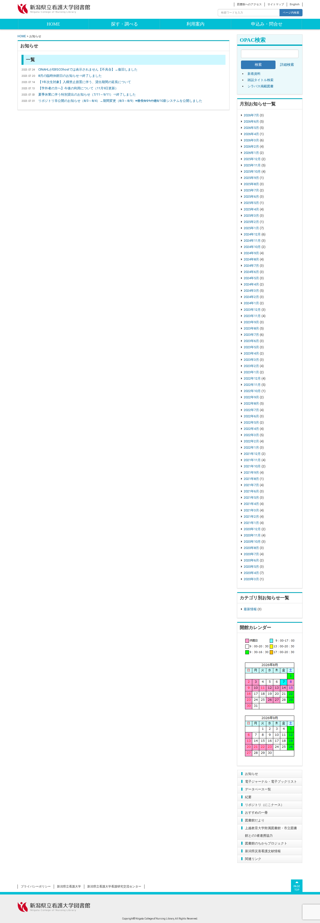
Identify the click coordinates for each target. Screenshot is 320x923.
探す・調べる (124, 24)
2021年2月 (251, 516)
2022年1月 (251, 447)
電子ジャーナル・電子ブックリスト (271, 781)
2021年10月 (252, 466)
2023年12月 (252, 310)
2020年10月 (252, 541)
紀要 (248, 797)
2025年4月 (251, 209)
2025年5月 (251, 203)
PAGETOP (297, 888)
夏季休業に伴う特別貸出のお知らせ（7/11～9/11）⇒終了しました (87, 94)
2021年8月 (251, 479)
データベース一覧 (258, 789)
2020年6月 (251, 560)
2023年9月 (251, 322)
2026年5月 (251, 128)
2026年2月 (251, 146)
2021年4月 (251, 504)
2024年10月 (252, 247)
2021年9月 (251, 472)
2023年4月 (251, 353)
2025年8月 (251, 184)
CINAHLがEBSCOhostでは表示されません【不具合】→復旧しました (88, 69)
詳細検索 (287, 65)
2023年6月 (251, 341)
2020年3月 (251, 579)
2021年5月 (251, 497)
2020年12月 (252, 529)
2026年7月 (251, 115)
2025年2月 (251, 222)
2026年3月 (251, 140)
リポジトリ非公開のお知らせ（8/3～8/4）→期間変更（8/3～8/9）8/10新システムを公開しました (120, 101)
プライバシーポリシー (36, 886)
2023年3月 (251, 360)
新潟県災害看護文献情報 (263, 851)
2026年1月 (251, 153)
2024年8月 (251, 259)
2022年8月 (251, 403)
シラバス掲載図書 (261, 86)
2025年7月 (251, 190)
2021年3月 (251, 510)
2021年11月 (252, 460)
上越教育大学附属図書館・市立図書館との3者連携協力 (271, 831)
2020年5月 (251, 566)
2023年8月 (251, 328)
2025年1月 (251, 228)
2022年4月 (251, 429)
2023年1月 (251, 372)
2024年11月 (252, 240)
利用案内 (195, 24)
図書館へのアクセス (249, 4)
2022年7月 (251, 410)
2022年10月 (252, 391)
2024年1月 (251, 303)
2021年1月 (251, 523)
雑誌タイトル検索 (261, 80)
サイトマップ (276, 4)
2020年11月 (252, 535)
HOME (53, 24)
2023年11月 (252, 316)
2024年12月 (252, 234)
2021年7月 (251, 485)
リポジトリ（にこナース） (264, 805)
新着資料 (254, 74)
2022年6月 (251, 416)
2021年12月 (252, 454)
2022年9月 (251, 397)
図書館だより (254, 820)
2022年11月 (252, 385)
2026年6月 (251, 121)
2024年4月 (251, 284)
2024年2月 (251, 297)
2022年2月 (251, 441)
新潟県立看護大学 (69, 886)
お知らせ (251, 774)
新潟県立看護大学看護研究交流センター (114, 886)
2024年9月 (251, 253)
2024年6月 (251, 272)
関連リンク (253, 859)
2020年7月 (251, 554)
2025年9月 (251, 178)
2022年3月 (251, 435)
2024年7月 (251, 265)
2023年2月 (251, 366)
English (295, 4)
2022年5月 (251, 422)
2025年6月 (251, 196)
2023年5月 (251, 347)
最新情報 (250, 609)
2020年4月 (251, 573)
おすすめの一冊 (256, 812)
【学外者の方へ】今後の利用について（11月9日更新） (78, 88)
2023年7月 (251, 335)
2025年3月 (251, 215)
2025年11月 (252, 165)
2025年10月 (252, 171)
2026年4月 (251, 134)
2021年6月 (251, 491)
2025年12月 (252, 159)
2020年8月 (251, 548)
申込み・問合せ (266, 24)
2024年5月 (251, 278)
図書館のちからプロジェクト (266, 843)
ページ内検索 (291, 12)
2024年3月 (251, 290)
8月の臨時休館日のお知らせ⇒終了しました (70, 76)
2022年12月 (252, 378)
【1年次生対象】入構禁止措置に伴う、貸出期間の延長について (84, 82)
